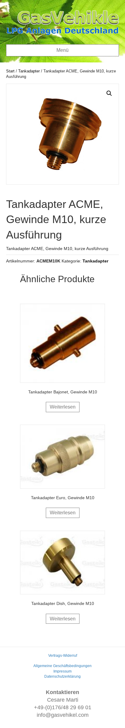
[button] (109, 93)
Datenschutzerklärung (62, 676)
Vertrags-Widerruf (62, 655)
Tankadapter (29, 71)
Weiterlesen (63, 406)
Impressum (62, 671)
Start (10, 71)
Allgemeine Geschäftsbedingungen (62, 666)
